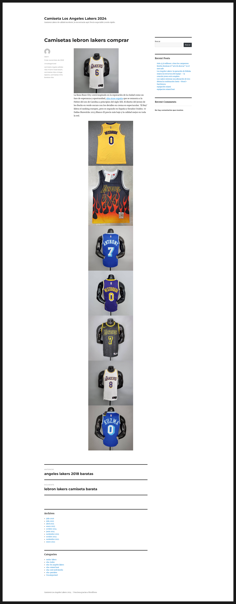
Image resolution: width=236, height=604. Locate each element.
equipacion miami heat (166, 89)
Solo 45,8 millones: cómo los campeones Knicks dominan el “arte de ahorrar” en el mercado (173, 66)
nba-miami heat (52, 567)
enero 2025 (50, 526)
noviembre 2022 (52, 539)
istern (46, 57)
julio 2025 (50, 521)
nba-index (50, 562)
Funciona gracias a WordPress (85, 592)
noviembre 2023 (52, 534)
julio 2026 (50, 519)
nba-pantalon (51, 572)
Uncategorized (50, 64)
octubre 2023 (51, 537)
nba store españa (114, 98)
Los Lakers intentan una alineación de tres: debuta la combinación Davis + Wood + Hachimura (173, 81)
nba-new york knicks (54, 570)
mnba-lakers (51, 560)
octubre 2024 (51, 529)
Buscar (157, 41)
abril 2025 (50, 524)
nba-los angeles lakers (55, 565)
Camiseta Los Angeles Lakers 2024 (75, 18)
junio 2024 (50, 531)
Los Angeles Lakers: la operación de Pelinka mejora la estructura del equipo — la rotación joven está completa (174, 73)
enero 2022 (50, 542)
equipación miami (164, 87)
